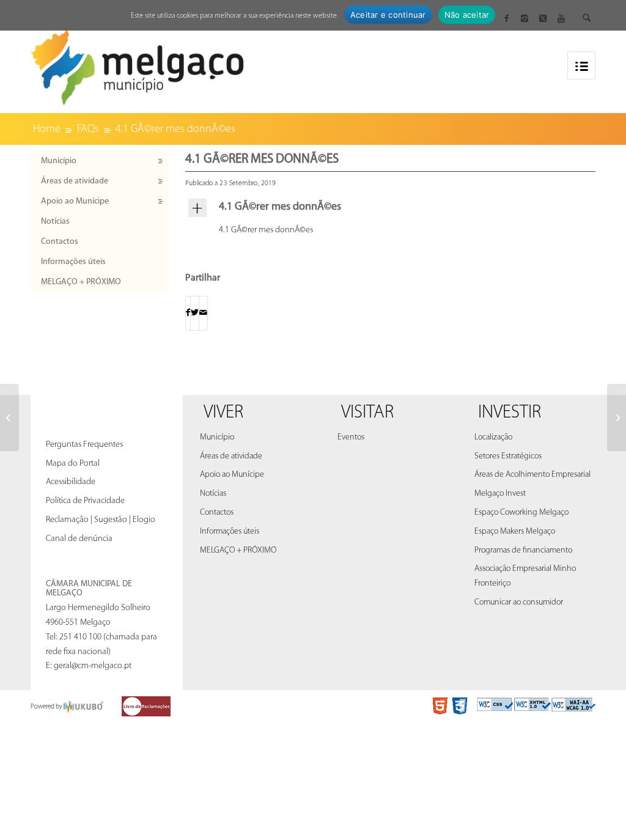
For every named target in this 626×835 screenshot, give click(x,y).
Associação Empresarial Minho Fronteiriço (525, 576)
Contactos (59, 241)
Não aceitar (467, 15)
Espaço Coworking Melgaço (521, 512)
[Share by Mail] (203, 313)
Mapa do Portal (73, 463)
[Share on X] (195, 313)
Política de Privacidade (85, 501)
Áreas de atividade (74, 181)
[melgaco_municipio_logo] (138, 63)
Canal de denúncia (79, 538)
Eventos (350, 437)
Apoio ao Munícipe (75, 201)
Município (58, 161)
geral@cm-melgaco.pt (92, 666)
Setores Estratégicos (508, 456)
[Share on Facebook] (188, 313)
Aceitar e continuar (388, 15)
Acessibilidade (70, 482)
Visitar (367, 412)
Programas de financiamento (523, 550)
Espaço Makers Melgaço (514, 531)
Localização (493, 437)
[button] (390, 208)
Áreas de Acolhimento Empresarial (532, 474)
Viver (223, 412)
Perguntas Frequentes (84, 444)
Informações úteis (73, 262)
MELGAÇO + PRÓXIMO (81, 282)
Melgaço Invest (500, 493)
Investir (509, 412)
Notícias (55, 221)
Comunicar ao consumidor (518, 602)
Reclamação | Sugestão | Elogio (100, 519)
